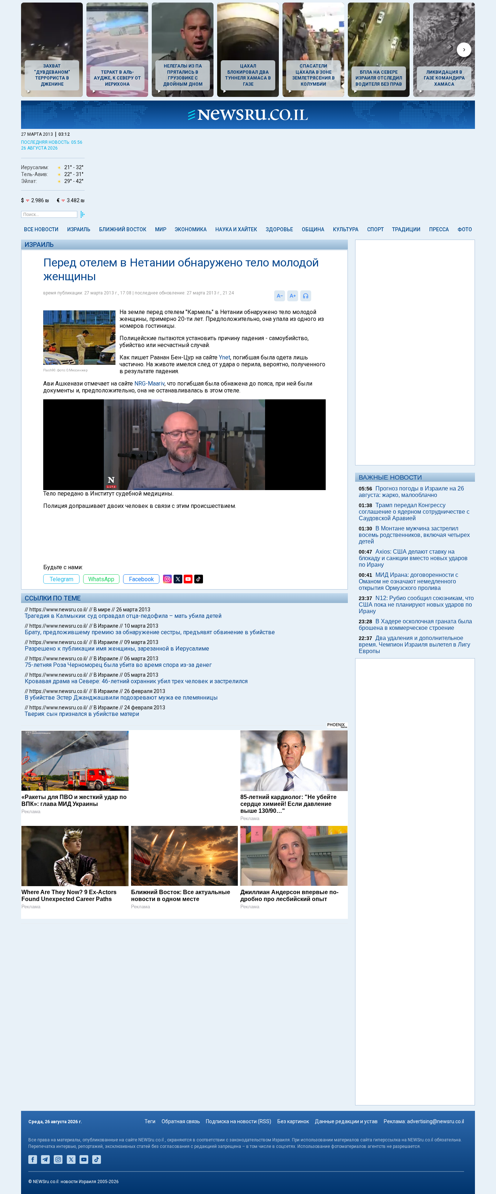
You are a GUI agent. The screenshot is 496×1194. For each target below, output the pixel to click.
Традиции (406, 229)
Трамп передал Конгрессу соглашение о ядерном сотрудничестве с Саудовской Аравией (414, 511)
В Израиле (106, 626)
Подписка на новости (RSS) (238, 1121)
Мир (160, 229)
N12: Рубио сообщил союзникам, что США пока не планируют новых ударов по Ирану (416, 604)
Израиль (78, 229)
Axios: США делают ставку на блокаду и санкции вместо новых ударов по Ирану (413, 558)
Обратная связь (181, 1121)
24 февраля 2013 (144, 707)
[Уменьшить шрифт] (279, 295)
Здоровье (279, 229)
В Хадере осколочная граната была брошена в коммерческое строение (415, 624)
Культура (345, 229)
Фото (465, 229)
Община (313, 229)
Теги (150, 1121)
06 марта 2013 (141, 658)
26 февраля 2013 (144, 691)
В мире (102, 609)
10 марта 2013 (141, 626)
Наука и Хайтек (236, 229)
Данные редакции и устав (346, 1121)
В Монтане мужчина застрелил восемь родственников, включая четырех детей (414, 535)
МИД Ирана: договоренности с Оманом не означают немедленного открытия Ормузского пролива (408, 581)
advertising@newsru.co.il (435, 1121)
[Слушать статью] (313, 295)
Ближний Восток (122, 229)
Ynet (224, 357)
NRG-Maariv (149, 383)
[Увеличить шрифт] (292, 295)
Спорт (375, 229)
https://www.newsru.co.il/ (58, 609)
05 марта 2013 (141, 675)
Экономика (191, 229)
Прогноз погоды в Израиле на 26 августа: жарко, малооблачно (411, 491)
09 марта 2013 (141, 642)
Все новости (41, 229)
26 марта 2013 (133, 609)
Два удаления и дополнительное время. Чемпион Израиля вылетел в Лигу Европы (414, 644)
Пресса (439, 229)
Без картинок (293, 1121)
